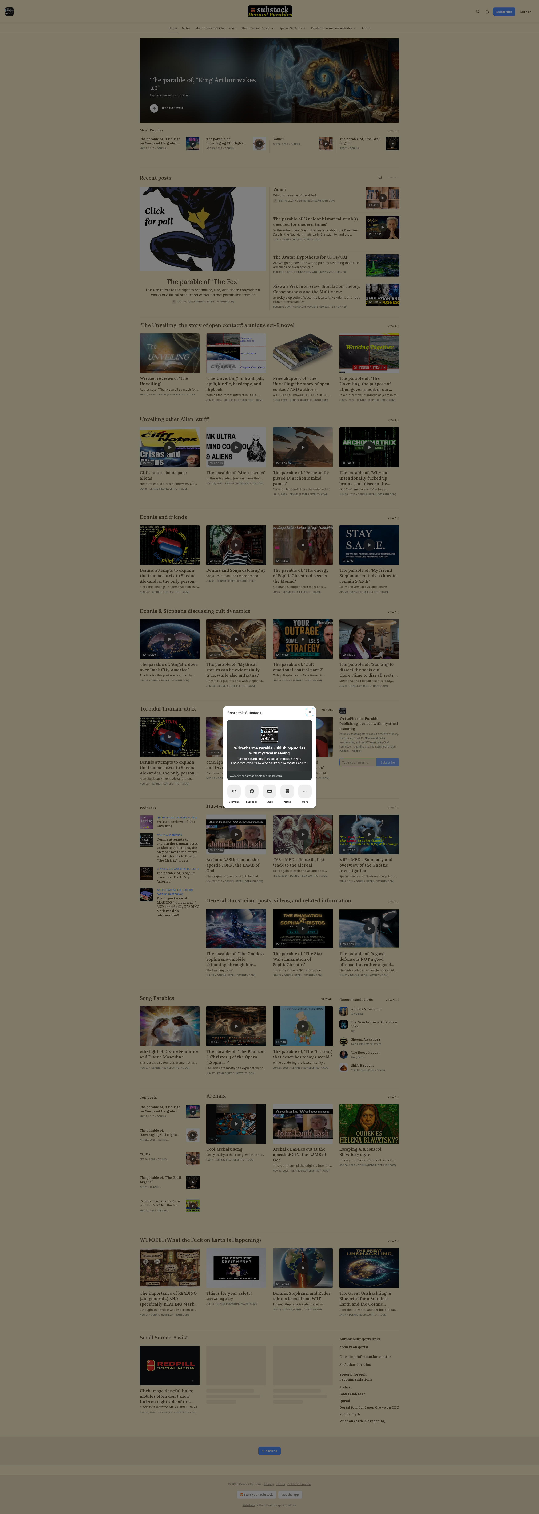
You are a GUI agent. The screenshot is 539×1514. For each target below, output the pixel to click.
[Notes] (287, 791)
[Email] (269, 791)
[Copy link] (234, 791)
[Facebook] (252, 791)
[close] (310, 712)
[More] (305, 791)
